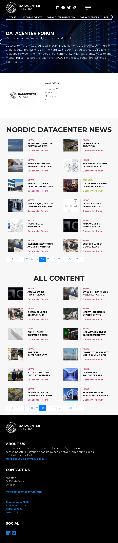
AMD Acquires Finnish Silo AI (91, 225)
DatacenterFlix (89, 17)
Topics (108, 17)
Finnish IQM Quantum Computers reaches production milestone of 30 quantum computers (40, 205)
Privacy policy (35, 458)
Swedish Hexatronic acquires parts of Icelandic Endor (40, 245)
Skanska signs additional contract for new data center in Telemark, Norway (94, 145)
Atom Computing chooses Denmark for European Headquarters (38, 374)
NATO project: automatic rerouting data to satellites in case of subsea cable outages (39, 225)
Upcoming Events (31, 17)
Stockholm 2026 (16, 505)
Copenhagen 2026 (17, 502)
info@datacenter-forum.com (24, 491)
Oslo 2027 (12, 512)
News (30, 140)
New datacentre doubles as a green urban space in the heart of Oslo (39, 394)
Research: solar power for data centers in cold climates (93, 205)
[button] (112, 18)
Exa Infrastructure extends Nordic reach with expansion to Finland (95, 165)
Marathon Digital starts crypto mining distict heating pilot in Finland (94, 313)
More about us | (16, 458)
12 (54, 259)
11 (48, 259)
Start (13, 17)
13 (59, 259)
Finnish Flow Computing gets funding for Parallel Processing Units (40, 334)
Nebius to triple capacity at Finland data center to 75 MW (40, 185)
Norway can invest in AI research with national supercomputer (94, 334)
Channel (88, 180)
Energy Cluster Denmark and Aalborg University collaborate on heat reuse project (95, 245)
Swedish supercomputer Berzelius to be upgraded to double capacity (38, 354)
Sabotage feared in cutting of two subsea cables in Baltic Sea (39, 145)
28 (70, 259)
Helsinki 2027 (14, 509)
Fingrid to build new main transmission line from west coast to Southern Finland (96, 354)
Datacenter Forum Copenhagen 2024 (95, 185)
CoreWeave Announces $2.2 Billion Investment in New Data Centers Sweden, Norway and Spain (96, 374)
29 (77, 259)
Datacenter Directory (60, 17)
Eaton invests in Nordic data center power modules (95, 394)
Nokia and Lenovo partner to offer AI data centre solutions (39, 165)
